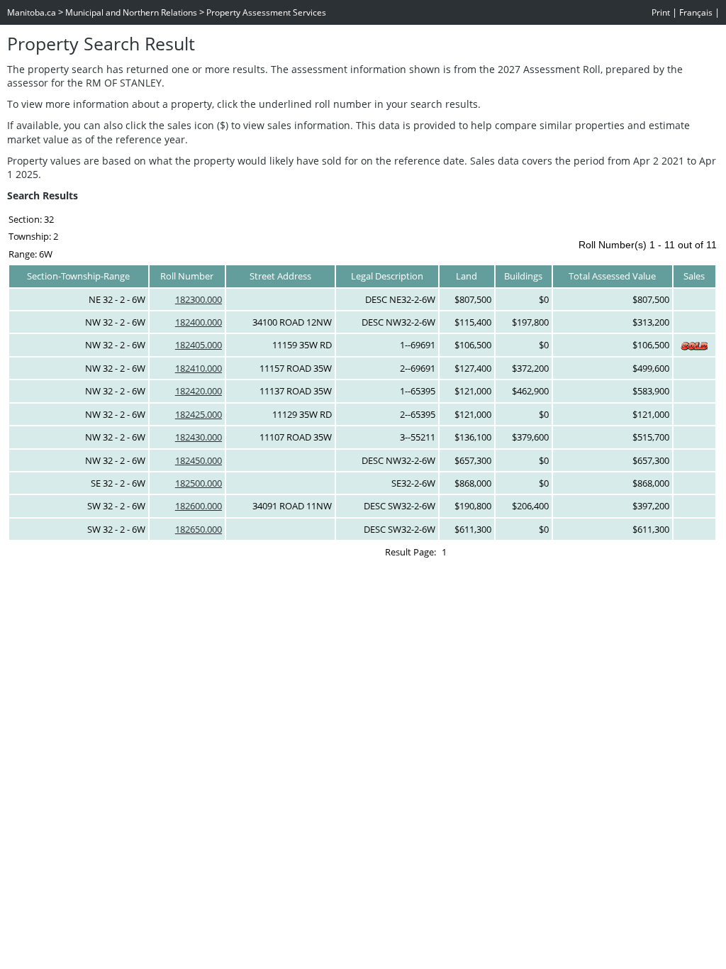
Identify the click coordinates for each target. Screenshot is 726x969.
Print (661, 12)
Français (696, 12)
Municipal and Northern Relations (131, 12)
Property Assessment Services (266, 12)
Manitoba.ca (31, 12)
